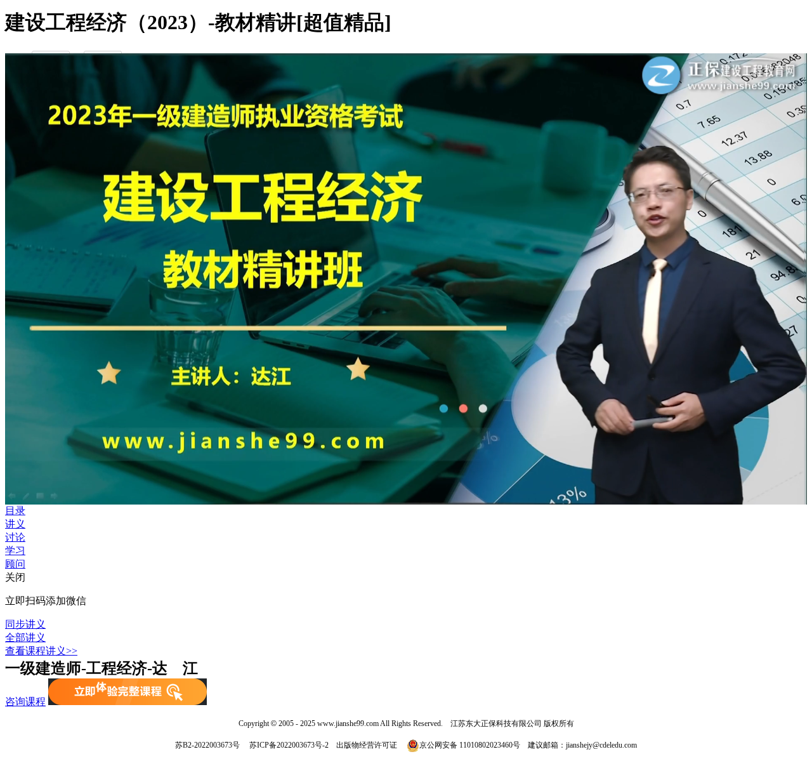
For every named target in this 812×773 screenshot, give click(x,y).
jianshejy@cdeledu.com (601, 745)
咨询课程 (25, 701)
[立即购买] (127, 701)
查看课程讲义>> (41, 650)
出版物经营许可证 (366, 745)
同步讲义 (25, 624)
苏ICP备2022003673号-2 (288, 745)
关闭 (15, 577)
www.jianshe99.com (348, 723)
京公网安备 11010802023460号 (469, 745)
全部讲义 (25, 637)
